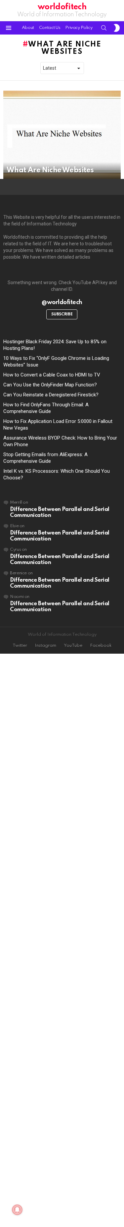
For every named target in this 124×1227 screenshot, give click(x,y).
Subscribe (61, 314)
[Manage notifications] (17, 1209)
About (28, 28)
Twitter (20, 645)
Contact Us (49, 28)
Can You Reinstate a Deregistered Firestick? (51, 395)
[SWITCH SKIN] (117, 28)
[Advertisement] (62, 940)
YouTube (73, 645)
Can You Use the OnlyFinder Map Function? (50, 385)
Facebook (100, 645)
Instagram (45, 645)
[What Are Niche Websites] (62, 135)
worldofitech (62, 7)
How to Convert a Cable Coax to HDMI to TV (51, 375)
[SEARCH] (103, 28)
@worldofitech (62, 302)
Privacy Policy (78, 28)
